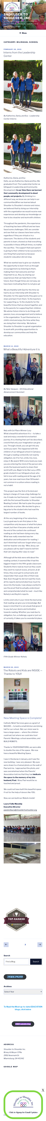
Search (7, 956)
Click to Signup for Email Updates (23, 1112)
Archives (8, 986)
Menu (24, 33)
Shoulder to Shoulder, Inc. (17, 16)
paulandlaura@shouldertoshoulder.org (20, 810)
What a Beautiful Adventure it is (21, 349)
